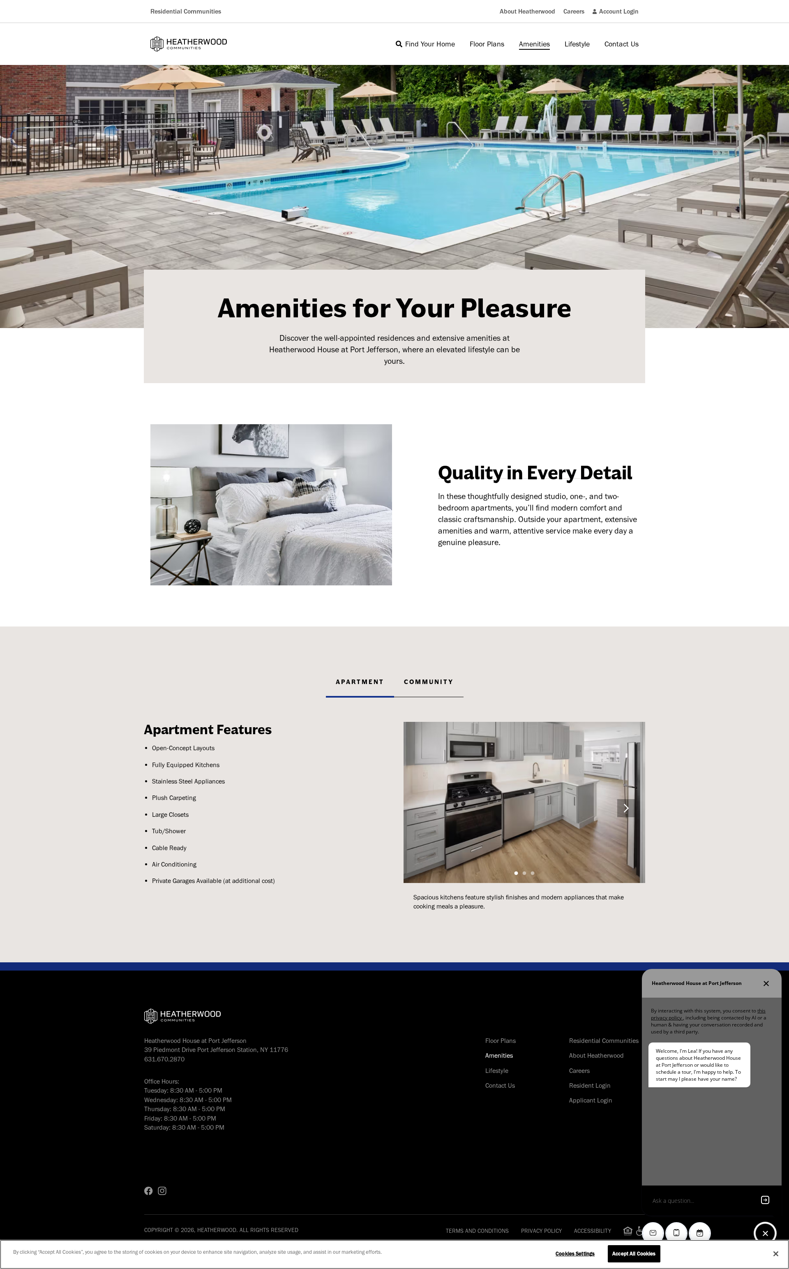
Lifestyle (496, 1071)
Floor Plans (500, 1041)
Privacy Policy (541, 1230)
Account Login (619, 11)
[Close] (776, 1254)
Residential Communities (185, 11)
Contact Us (500, 1085)
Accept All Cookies (633, 1254)
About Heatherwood (527, 11)
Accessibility (592, 1230)
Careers (573, 11)
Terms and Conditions (477, 1230)
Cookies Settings (575, 1254)
